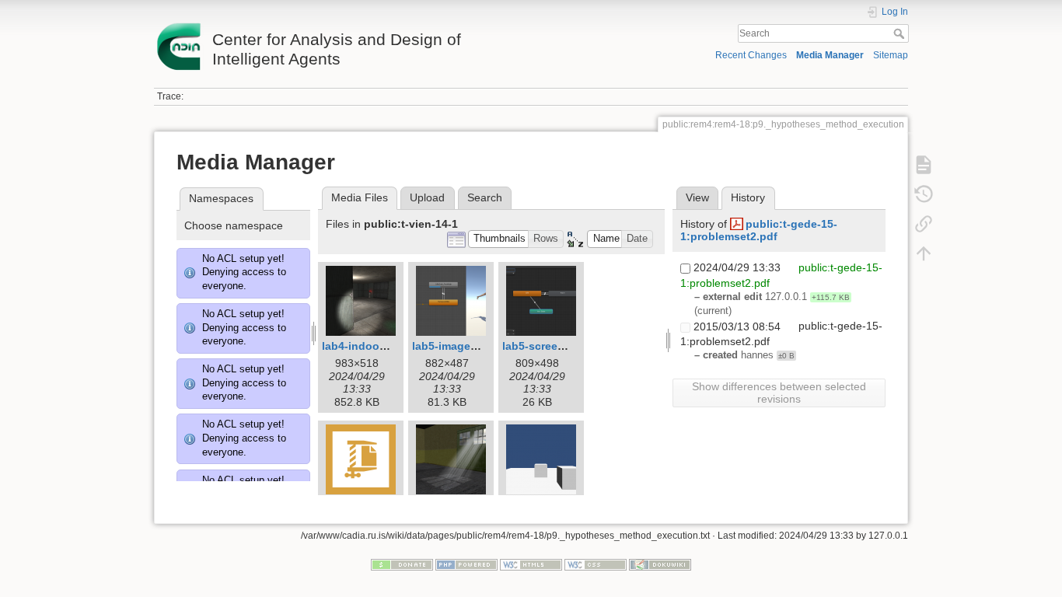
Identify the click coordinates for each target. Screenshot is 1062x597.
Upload (427, 197)
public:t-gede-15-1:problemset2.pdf (758, 230)
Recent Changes (751, 55)
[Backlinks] (923, 224)
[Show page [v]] (923, 165)
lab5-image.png (453, 346)
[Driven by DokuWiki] (660, 563)
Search (900, 33)
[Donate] (402, 563)
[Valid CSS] (595, 563)
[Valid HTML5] (531, 563)
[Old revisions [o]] (923, 194)
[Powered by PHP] (466, 563)
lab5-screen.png (545, 346)
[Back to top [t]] (923, 253)
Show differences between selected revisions (779, 392)
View (697, 197)
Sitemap (890, 55)
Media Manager (830, 55)
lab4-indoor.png (364, 346)
